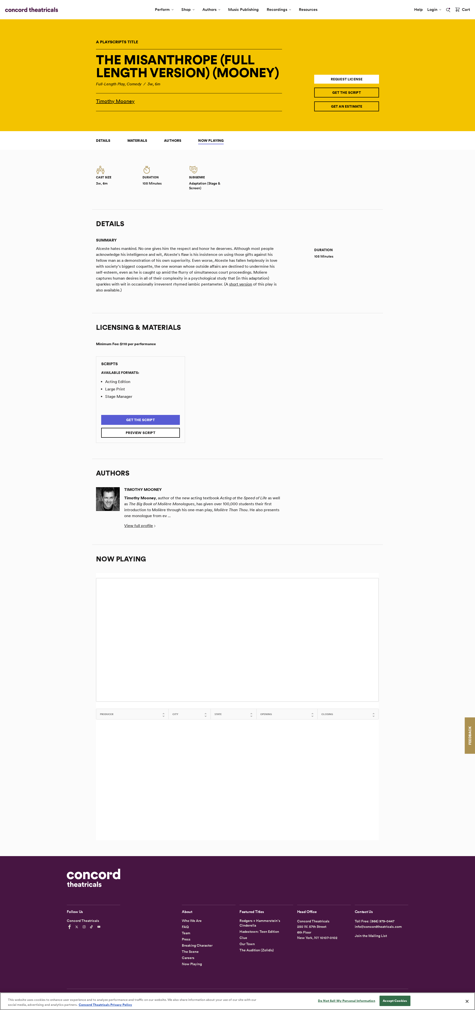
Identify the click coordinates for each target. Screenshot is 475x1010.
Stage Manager (118, 396)
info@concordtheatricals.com (378, 927)
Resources (308, 9)
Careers (188, 958)
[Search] (448, 10)
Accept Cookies (395, 1001)
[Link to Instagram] (85, 927)
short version (240, 284)
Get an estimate (346, 106)
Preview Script (140, 433)
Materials (137, 141)
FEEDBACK (470, 735)
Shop (186, 9)
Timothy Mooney (115, 101)
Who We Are (192, 921)
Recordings (277, 9)
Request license (347, 79)
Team (186, 933)
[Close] (467, 1001)
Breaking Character (197, 945)
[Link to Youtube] (99, 927)
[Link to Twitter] (77, 927)
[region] (237, 1001)
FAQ (185, 927)
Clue (243, 938)
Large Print (115, 389)
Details (103, 141)
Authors (209, 9)
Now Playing (211, 141)
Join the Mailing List (371, 936)
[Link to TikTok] (92, 927)
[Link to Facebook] (70, 927)
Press (186, 939)
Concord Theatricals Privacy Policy (105, 1005)
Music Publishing (243, 9)
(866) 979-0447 (382, 921)
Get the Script (346, 93)
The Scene (190, 952)
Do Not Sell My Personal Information (346, 1001)
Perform (162, 9)
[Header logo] (30, 9)
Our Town (247, 944)
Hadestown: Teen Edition (259, 932)
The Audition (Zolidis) (256, 950)
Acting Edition (117, 381)
